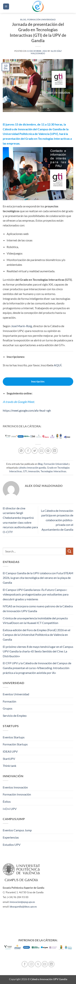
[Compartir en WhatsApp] (21, 451)
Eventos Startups (14, 737)
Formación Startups (15, 744)
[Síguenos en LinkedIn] (51, 964)
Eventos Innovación (15, 787)
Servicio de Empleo (15, 715)
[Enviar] (69, 551)
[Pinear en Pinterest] (48, 451)
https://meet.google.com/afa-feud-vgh (27, 410)
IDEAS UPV (10, 751)
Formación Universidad (41, 19)
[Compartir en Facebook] (28, 451)
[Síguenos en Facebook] (25, 964)
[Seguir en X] (38, 964)
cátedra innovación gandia (32, 467)
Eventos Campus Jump (17, 830)
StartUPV (9, 758)
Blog (23, 19)
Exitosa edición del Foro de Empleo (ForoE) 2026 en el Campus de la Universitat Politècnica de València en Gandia (36, 634)
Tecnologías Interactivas (53, 471)
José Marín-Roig (21, 326)
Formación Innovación (17, 794)
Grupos (7, 708)
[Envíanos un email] (45, 964)
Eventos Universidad (16, 694)
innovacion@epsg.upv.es (22, 901)
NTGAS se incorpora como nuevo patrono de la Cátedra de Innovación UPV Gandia (38, 608)
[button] (6, 7)
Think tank (9, 765)
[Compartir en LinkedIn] (55, 451)
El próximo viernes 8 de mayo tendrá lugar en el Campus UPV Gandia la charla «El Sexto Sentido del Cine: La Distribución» (38, 651)
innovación (33, 471)
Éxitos (7, 801)
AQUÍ (57, 365)
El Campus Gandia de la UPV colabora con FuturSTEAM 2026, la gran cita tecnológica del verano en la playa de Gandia (38, 577)
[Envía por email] (41, 451)
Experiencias (11, 837)
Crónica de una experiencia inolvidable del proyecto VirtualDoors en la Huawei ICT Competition (35, 620)
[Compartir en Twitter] (35, 451)
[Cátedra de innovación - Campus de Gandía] (38, 6)
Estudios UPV (11, 844)
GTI (25, 471)
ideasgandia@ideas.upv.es (23, 906)
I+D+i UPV (10, 808)
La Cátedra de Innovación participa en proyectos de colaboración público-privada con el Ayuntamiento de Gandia (57, 520)
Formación (9, 701)
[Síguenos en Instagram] (31, 964)
